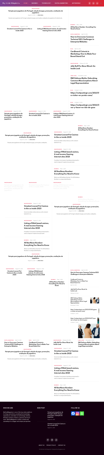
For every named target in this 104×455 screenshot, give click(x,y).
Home (26, 3)
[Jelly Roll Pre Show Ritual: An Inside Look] (94, 291)
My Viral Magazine (11, 3)
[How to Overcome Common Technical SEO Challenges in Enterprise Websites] (85, 260)
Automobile (76, 3)
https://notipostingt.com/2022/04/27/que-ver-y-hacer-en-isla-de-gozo (83, 319)
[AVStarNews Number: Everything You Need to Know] (85, 15)
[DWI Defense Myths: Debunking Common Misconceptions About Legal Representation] (94, 300)
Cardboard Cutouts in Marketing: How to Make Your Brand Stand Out (83, 54)
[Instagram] (77, 413)
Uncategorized (35, 8)
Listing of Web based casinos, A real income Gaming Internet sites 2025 (51, 29)
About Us (41, 445)
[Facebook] (73, 413)
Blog (72, 48)
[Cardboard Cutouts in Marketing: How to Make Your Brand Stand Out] (94, 282)
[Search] (101, 3)
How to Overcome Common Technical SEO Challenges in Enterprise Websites (82, 39)
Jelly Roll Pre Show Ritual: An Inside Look (83, 67)
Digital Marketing (61, 3)
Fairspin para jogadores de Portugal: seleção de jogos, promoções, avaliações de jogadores (35, 12)
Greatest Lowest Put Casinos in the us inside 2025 (19, 29)
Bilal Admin (40, 15)
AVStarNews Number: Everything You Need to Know (83, 28)
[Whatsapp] (82, 413)
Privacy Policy (51, 445)
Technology (46, 3)
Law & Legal (74, 75)
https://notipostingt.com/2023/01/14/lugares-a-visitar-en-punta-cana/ (84, 310)
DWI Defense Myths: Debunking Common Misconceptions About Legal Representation (84, 80)
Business (35, 3)
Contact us (61, 445)
